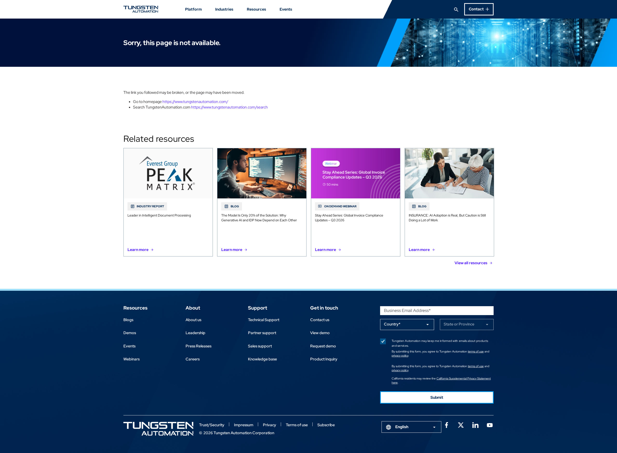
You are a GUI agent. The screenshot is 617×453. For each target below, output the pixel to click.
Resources (256, 9)
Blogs (128, 319)
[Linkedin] (475, 424)
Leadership (195, 332)
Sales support (260, 346)
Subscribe (326, 424)
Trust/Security (211, 424)
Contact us (319, 319)
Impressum (243, 424)
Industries (224, 9)
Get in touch (324, 308)
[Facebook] (446, 424)
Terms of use (297, 424)
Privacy (269, 424)
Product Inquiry (323, 359)
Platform (193, 9)
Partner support (262, 332)
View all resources (471, 262)
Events (286, 9)
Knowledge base (262, 359)
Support (257, 308)
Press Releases (198, 346)
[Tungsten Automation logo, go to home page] (158, 429)
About (193, 308)
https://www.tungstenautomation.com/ (195, 101)
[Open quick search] (456, 9)
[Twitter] (461, 424)
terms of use (476, 351)
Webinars (131, 359)
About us (193, 319)
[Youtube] (490, 424)
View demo (320, 332)
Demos (129, 332)
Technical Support (263, 319)
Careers (193, 359)
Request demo (323, 346)
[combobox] (411, 427)
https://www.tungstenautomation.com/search (229, 107)
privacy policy (400, 356)
